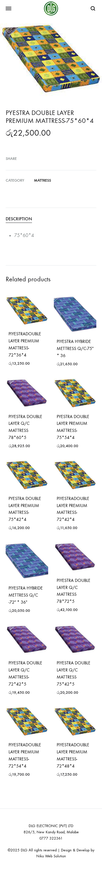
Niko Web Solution (51, 856)
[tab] (51, 219)
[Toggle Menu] (8, 9)
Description (19, 218)
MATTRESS (42, 180)
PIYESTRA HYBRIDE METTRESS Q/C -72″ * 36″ (25, 595)
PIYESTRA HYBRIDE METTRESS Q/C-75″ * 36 (75, 348)
